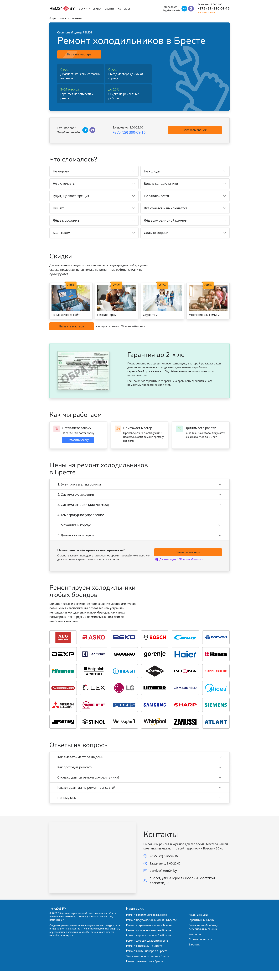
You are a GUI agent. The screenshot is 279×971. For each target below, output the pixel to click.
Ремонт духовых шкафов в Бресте (147, 940)
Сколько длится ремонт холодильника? (88, 777)
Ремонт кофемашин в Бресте (144, 946)
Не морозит (62, 171)
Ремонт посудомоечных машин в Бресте (151, 920)
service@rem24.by (163, 870)
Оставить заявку (78, 440)
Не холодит (153, 171)
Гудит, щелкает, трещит (71, 196)
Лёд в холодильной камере (165, 220)
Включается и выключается (165, 208)
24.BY (57, 908)
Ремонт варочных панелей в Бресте (148, 935)
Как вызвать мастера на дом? (80, 757)
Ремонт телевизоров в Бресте (144, 961)
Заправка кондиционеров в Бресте (147, 956)
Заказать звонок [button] (206, 12)
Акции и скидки (198, 915)
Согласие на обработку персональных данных (203, 927)
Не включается (64, 183)
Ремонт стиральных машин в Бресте (149, 925)
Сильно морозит (157, 232)
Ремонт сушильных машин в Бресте (148, 930)
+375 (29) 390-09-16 (214, 8)
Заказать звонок (195, 130)
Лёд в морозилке (66, 220)
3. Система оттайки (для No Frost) (83, 504)
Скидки (97, 8)
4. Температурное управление (80, 515)
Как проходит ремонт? (74, 767)
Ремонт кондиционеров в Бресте (146, 951)
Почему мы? (66, 797)
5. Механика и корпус (74, 525)
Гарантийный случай (202, 920)
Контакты (124, 8)
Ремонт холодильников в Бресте (146, 915)
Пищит (58, 208)
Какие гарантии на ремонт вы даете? (86, 787)
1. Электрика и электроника (79, 484)
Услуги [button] (83, 8)
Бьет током (61, 232)
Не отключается (156, 196)
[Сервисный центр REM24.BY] (62, 8)
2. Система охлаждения (75, 494)
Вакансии (195, 944)
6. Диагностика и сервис (76, 535)
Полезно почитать (200, 939)
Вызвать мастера (79, 54)
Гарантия (109, 8)
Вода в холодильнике (161, 183)
